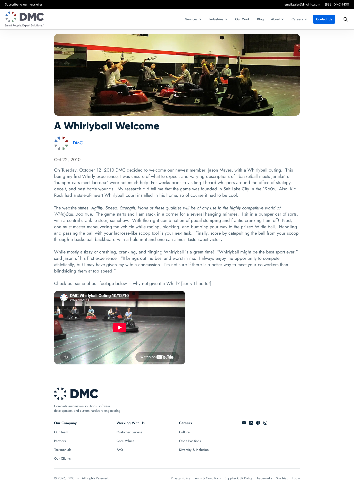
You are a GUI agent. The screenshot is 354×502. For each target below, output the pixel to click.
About (275, 19)
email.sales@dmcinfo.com (302, 4)
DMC (78, 142)
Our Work (242, 19)
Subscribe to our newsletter (23, 4)
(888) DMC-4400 (337, 4)
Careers (297, 19)
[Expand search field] (344, 19)
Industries (216, 19)
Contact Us (324, 19)
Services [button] (191, 19)
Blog (260, 19)
